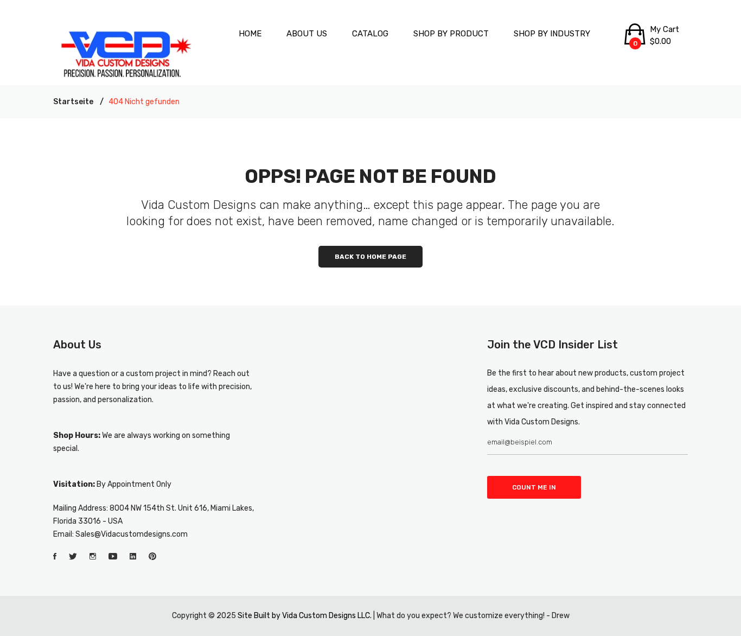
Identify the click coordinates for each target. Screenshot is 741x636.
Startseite (73, 101)
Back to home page (370, 256)
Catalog (370, 34)
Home (250, 34)
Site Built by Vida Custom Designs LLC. (305, 615)
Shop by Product (451, 34)
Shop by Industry (552, 34)
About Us (306, 34)
